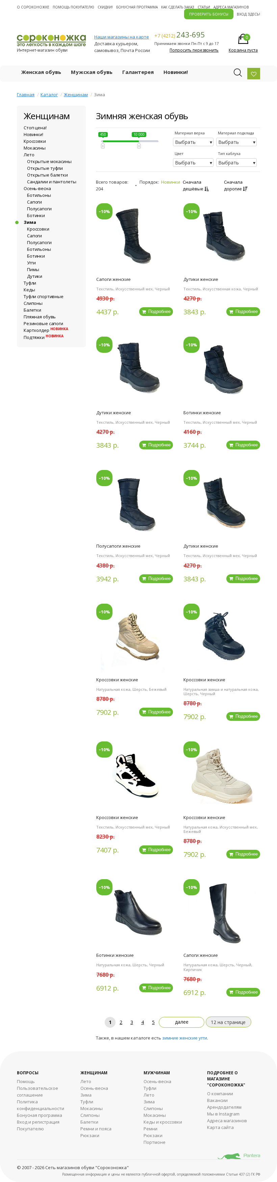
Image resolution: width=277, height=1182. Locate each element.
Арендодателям (224, 1107)
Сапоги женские (113, 279)
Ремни (150, 1129)
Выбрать (185, 142)
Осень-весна (37, 188)
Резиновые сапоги (43, 323)
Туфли (30, 283)
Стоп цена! (35, 128)
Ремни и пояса (95, 1129)
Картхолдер (46, 330)
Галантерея (138, 72)
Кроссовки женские (117, 680)
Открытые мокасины (49, 161)
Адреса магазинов (231, 7)
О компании (220, 1094)
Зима (30, 222)
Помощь (26, 1081)
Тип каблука (229, 153)
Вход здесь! (248, 14)
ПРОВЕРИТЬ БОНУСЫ (208, 14)
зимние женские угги (184, 1038)
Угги (31, 263)
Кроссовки (35, 141)
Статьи (204, 7)
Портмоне (155, 1142)
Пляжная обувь (40, 317)
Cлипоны (153, 1108)
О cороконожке (33, 7)
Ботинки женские (202, 413)
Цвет (179, 153)
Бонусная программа (137, 7)
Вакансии (217, 1100)
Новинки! (175, 72)
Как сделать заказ (177, 7)
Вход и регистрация (38, 1122)
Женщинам (76, 94)
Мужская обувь (91, 72)
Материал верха (190, 132)
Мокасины (35, 148)
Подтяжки (44, 337)
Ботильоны (39, 195)
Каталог (49, 94)
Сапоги (34, 202)
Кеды (29, 290)
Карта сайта (220, 1127)
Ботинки (36, 215)
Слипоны (33, 303)
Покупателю (30, 1129)
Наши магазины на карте (121, 37)
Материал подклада (236, 132)
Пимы (33, 269)
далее (181, 1022)
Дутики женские (200, 279)
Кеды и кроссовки (163, 1122)
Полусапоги (39, 209)
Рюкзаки (89, 1135)
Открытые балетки (47, 175)
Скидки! (105, 7)
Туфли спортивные (44, 296)
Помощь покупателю (73, 7)
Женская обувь (41, 72)
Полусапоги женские (118, 546)
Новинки (170, 182)
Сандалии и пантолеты (51, 182)
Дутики (34, 276)
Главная (25, 94)
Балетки (32, 310)
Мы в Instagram (223, 1114)
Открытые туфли (45, 168)
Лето (29, 155)
